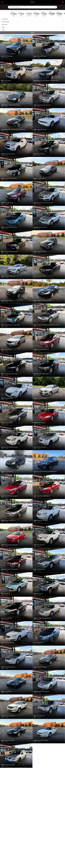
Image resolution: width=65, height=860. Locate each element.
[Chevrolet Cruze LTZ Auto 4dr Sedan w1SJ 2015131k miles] (16, 547)
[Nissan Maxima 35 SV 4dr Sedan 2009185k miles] (16, 742)
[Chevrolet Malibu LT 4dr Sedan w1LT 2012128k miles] (16, 522)
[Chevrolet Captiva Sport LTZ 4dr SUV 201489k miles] (48, 522)
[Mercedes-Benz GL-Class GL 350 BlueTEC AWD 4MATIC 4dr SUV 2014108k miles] (48, 83)
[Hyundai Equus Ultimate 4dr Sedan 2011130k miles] (16, 669)
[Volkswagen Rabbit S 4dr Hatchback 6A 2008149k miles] (48, 693)
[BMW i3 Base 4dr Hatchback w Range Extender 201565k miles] (16, 327)
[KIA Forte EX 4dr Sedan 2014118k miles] (48, 645)
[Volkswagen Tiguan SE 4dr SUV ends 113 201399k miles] (48, 376)
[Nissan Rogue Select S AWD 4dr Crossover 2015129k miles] (16, 449)
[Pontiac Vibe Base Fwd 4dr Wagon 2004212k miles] (16, 767)
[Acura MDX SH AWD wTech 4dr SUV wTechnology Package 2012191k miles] (48, 474)
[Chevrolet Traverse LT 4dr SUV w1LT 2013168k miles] (16, 718)
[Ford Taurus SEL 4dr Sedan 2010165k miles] (16, 620)
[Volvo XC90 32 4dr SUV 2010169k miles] (48, 596)
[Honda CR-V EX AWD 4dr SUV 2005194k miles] (16, 474)
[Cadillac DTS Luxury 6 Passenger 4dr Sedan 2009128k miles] (48, 620)
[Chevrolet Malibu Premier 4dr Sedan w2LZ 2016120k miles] (48, 107)
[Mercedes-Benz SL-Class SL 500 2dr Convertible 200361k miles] (16, 107)
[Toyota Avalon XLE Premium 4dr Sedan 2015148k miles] (16, 180)
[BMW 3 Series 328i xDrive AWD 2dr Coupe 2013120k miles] (16, 376)
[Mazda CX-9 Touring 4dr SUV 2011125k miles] (48, 571)
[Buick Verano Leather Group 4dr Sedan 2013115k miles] (48, 498)
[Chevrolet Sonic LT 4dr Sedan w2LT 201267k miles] (48, 400)
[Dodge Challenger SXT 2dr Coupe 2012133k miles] (48, 132)
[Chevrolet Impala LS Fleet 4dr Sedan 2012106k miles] (48, 742)
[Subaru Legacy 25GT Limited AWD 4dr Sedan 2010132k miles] (48, 303)
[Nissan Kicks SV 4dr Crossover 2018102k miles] (48, 180)
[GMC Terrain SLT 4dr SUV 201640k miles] (16, 83)
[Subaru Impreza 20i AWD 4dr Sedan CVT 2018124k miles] (16, 229)
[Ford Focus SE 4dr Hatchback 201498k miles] (16, 425)
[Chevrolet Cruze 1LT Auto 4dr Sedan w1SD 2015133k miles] (16, 571)
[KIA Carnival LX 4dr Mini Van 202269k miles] (16, 58)
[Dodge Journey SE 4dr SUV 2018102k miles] (16, 351)
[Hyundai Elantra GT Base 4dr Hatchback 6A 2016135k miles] (16, 498)
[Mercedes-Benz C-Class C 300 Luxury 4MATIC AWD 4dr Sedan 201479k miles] (16, 132)
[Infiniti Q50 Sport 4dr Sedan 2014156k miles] (48, 156)
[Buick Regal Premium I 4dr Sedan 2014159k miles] (16, 645)
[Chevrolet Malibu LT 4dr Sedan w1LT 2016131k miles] (16, 278)
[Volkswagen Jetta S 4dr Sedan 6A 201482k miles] (48, 229)
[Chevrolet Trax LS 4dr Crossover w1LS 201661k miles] (48, 351)
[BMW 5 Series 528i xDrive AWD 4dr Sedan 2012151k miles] (16, 254)
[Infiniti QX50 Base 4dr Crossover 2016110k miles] (48, 254)
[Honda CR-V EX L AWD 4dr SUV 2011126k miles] (16, 205)
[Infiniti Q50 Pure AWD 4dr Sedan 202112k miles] (48, 58)
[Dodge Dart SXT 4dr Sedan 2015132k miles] (16, 693)
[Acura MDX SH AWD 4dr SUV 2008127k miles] (48, 547)
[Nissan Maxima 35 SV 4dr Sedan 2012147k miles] (48, 669)
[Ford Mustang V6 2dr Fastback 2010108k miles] (48, 278)
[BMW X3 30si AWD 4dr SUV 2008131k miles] (48, 718)
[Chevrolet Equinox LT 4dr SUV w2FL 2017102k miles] (16, 156)
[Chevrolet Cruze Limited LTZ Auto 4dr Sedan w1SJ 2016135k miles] (48, 205)
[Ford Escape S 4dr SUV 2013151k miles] (16, 596)
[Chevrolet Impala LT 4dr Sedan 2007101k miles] (48, 425)
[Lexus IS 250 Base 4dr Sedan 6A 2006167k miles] (48, 449)
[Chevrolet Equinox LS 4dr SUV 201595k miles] (16, 303)
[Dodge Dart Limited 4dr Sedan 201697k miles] (16, 400)
